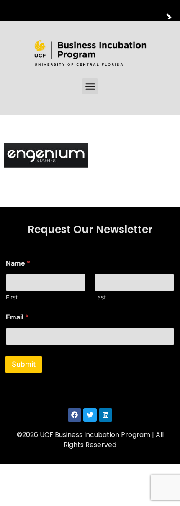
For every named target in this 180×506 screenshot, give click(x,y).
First (12, 297)
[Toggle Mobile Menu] (171, 9)
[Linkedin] (105, 415)
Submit (24, 364)
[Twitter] (90, 415)
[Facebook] (74, 415)
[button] (90, 86)
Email (17, 317)
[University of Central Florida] (64, 10)
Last (100, 297)
